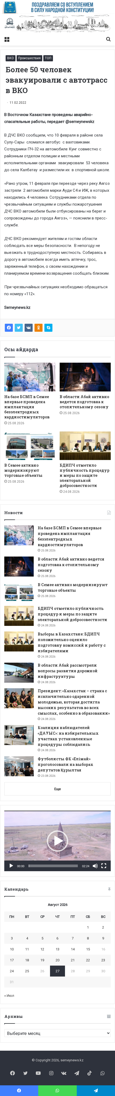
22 (88, 960)
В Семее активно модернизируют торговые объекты (23, 470)
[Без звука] (95, 866)
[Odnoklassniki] (38, 328)
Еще (57, 789)
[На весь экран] (103, 866)
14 (73, 949)
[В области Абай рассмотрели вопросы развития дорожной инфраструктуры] (19, 673)
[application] (57, 841)
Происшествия (29, 58)
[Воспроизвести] (11, 866)
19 (42, 960)
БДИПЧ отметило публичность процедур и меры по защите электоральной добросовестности (84, 475)
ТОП (48, 58)
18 (27, 960)
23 (103, 960)
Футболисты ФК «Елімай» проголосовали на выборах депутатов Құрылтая (65, 764)
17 (12, 960)
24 (12, 971)
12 (42, 949)
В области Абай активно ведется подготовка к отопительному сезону (84, 401)
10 (12, 949)
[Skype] (48, 328)
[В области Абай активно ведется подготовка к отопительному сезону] (85, 377)
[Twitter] (19, 328)
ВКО (10, 58)
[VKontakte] (29, 328)
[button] (57, 841)
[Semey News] (57, 24)
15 (88, 949)
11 (27, 949)
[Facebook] (9, 328)
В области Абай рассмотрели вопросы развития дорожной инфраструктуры (68, 671)
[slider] (53, 866)
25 (27, 971)
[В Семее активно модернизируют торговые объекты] (29, 445)
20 (57, 960)
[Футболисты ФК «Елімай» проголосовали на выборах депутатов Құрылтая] (19, 766)
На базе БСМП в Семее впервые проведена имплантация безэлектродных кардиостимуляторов (26, 406)
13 (57, 949)
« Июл (9, 996)
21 (73, 960)
